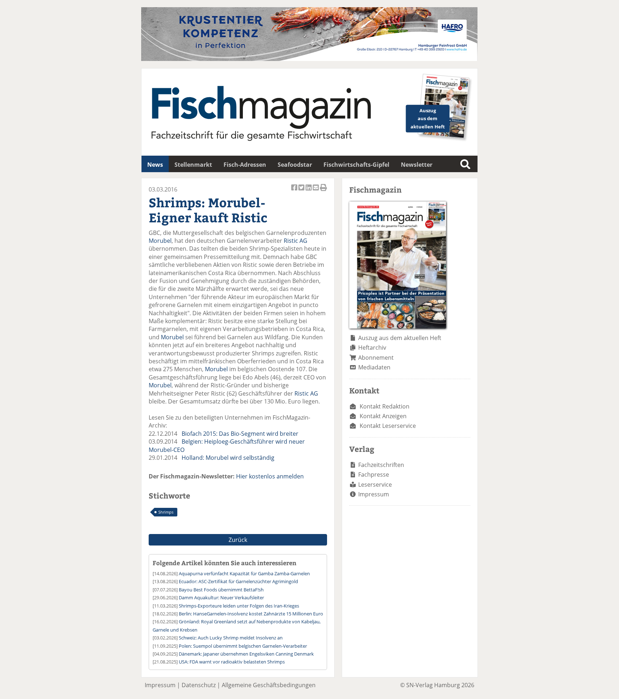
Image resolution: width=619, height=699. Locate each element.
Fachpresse (373, 474)
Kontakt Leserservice (388, 426)
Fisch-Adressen (245, 165)
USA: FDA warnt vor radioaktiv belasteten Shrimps (232, 661)
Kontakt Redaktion (384, 406)
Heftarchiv (372, 347)
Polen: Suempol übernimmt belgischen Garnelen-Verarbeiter (243, 646)
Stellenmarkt (193, 165)
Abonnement (376, 358)
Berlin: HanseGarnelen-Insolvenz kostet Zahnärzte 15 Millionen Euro (251, 613)
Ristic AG (295, 241)
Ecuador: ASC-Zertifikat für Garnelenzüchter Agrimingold (238, 581)
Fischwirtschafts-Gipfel (356, 165)
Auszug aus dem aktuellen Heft (399, 338)
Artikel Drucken (323, 191)
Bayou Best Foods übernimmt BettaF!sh (221, 589)
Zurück (238, 540)
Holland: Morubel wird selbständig (228, 458)
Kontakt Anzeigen (383, 416)
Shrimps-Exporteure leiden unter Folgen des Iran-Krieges (239, 606)
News (155, 165)
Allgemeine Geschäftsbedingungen (269, 685)
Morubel (160, 241)
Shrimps (165, 512)
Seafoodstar (295, 165)
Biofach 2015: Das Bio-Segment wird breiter (240, 434)
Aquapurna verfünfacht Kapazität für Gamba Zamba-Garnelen (244, 573)
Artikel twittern (302, 191)
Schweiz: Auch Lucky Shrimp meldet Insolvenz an (231, 637)
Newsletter (416, 165)
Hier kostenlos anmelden (270, 476)
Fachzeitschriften (381, 465)
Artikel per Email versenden (316, 191)
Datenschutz (199, 685)
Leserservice (375, 484)
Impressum (373, 494)
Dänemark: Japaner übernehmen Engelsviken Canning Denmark (246, 654)
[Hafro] (309, 59)
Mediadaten (374, 367)
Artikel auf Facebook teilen (294, 191)
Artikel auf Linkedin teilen (309, 191)
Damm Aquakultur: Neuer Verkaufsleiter (221, 597)
